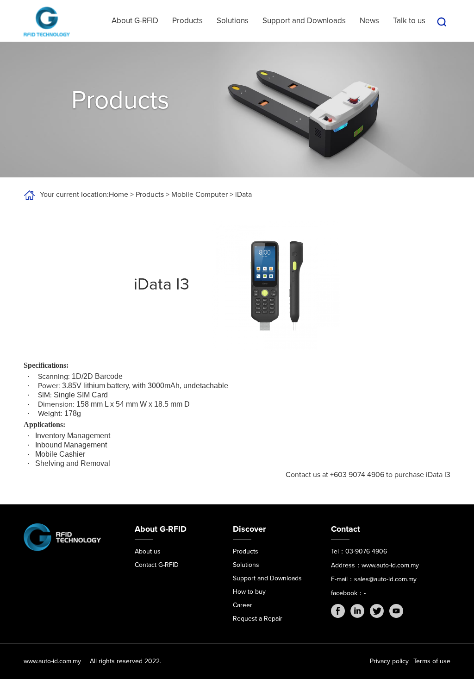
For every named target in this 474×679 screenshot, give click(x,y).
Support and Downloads (304, 20)
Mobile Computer (199, 194)
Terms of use (431, 661)
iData (243, 194)
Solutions (233, 20)
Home (118, 194)
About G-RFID (135, 20)
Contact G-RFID (157, 565)
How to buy (249, 592)
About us (148, 551)
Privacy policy (389, 661)
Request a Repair (257, 618)
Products (187, 20)
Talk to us (409, 20)
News (369, 20)
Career (242, 605)
